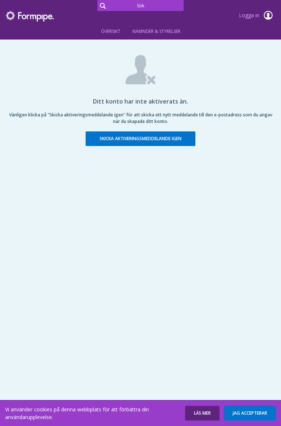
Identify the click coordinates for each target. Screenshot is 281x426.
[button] (202, 413)
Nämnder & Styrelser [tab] (156, 31)
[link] (42, 16)
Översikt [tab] (110, 31)
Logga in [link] (250, 15)
